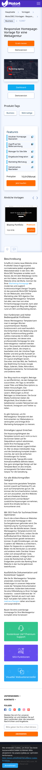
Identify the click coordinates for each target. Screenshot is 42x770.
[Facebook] (5, 710)
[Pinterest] (28, 710)
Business (9, 21)
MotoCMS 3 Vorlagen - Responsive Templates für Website (20, 16)
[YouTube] (14, 710)
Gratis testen (21, 43)
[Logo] (9, 3)
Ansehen (31, 230)
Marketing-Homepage (19, 283)
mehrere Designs (11, 601)
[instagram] (24, 710)
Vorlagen (26, 12)
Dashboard (21, 87)
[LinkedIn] (19, 710)
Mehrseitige (27, 113)
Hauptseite (10, 12)
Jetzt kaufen (21, 183)
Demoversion (21, 50)
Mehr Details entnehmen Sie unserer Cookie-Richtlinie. (19, 759)
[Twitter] (10, 710)
